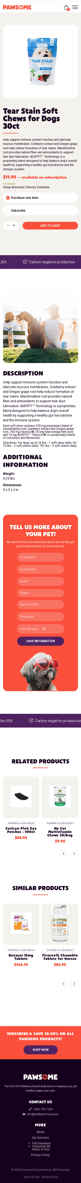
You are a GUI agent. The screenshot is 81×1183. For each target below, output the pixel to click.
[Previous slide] (63, 854)
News (40, 1132)
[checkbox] (40, 197)
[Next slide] (74, 854)
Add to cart (50, 225)
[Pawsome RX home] (17, 7)
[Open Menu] (73, 7)
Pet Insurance (41, 1143)
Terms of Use (41, 1149)
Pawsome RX (41, 1146)
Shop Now (41, 1050)
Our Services (40, 1137)
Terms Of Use (31, 1177)
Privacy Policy (40, 1155)
